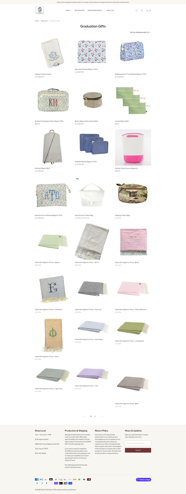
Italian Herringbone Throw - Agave (47, 262)
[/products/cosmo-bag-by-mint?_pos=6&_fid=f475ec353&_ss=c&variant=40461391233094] (133, 100)
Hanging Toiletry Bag (122, 215)
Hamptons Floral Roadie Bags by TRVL (49, 215)
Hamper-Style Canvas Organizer (126, 168)
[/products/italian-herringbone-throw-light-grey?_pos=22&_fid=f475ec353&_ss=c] (53, 375)
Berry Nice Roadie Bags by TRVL (86, 69)
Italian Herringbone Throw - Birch (87, 262)
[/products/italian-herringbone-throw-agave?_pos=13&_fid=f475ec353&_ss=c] (53, 242)
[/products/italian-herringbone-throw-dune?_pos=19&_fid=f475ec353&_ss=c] (53, 336)
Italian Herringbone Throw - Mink (126, 404)
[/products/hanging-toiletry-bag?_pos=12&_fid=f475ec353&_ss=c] (133, 194)
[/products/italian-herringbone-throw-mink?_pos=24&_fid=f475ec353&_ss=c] (133, 383)
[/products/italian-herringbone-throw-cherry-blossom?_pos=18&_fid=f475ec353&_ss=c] (133, 289)
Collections (44, 21)
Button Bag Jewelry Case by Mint (86, 121)
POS (54, 490)
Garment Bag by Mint (42, 168)
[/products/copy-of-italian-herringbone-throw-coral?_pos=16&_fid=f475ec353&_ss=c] (53, 289)
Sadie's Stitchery (46, 490)
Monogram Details (95, 10)
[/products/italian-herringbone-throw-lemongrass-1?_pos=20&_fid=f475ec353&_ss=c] (93, 327)
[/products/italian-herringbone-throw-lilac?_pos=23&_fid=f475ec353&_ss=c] (93, 374)
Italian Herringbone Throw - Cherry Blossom (130, 309)
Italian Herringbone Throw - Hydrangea (89, 339)
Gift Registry (80, 10)
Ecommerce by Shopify (67, 490)
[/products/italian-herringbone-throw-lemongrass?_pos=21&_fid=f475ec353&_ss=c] (133, 328)
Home (37, 21)
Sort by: (139, 32)
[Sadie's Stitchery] (40, 10)
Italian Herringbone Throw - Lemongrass (129, 341)
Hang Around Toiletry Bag (84, 215)
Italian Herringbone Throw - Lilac (86, 386)
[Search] (136, 10)
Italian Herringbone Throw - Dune (47, 356)
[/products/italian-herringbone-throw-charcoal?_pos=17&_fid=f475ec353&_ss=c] (93, 289)
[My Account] (142, 10)
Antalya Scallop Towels (43, 74)
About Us (110, 10)
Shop (68, 10)
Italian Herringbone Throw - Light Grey (48, 389)
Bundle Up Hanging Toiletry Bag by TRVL (49, 121)
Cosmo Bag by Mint (122, 121)
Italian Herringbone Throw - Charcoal (88, 309)
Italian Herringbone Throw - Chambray (48, 309)
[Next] (102, 416)
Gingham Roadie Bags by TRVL (86, 162)
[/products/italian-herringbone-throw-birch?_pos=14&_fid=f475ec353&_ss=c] (93, 242)
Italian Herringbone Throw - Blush (127, 262)
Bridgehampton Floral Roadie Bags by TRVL (130, 74)
